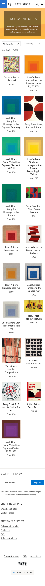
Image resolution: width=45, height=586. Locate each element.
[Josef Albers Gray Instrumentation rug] (11, 310)
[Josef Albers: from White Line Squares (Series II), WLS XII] (33, 65)
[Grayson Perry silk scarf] (11, 65)
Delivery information (10, 526)
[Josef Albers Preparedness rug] (11, 272)
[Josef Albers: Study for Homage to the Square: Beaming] (11, 105)
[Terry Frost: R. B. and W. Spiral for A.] (11, 392)
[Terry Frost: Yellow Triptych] (33, 306)
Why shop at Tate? (9, 509)
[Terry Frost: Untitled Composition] (11, 351)
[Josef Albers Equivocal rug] (11, 234)
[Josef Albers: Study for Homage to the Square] (11, 193)
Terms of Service (25, 495)
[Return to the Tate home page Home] (22, 4)
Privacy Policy (10, 495)
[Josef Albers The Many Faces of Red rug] (33, 234)
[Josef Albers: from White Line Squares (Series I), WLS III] (11, 146)
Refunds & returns (9, 538)
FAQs (3, 534)
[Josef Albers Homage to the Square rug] (33, 272)
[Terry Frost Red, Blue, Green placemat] (33, 193)
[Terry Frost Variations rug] (33, 348)
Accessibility (35, 556)
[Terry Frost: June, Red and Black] (33, 109)
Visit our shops (7, 513)
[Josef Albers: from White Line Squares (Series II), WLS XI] (11, 429)
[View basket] (42, 4)
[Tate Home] (22, 564)
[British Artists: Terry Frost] (33, 392)
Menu (4, 4)
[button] (9, 4)
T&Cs (25, 556)
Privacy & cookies (11, 556)
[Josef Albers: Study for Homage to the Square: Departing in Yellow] (33, 146)
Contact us (5, 530)
